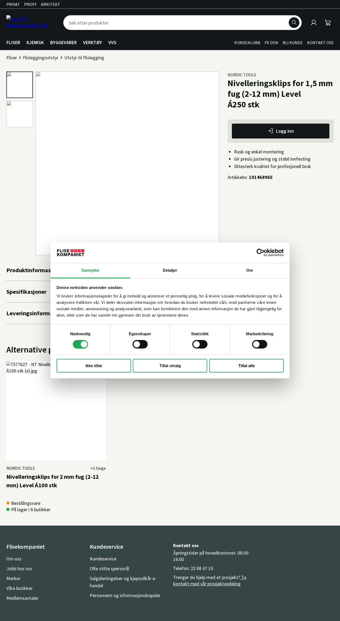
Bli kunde (293, 42)
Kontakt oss (320, 42)
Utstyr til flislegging (84, 57)
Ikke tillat (94, 365)
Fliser (11, 57)
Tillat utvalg (170, 365)
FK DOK (271, 42)
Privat (13, 4)
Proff (30, 4)
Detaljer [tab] (170, 270)
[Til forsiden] (31, 22)
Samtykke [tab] (90, 270)
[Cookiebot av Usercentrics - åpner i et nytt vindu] (260, 253)
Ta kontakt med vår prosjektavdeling (209, 580)
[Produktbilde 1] (19, 85)
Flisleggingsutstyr (40, 57)
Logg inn (285, 131)
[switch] (140, 344)
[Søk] (294, 22)
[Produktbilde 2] (19, 114)
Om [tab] (249, 270)
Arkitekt (50, 4)
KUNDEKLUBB (247, 42)
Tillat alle (246, 365)
